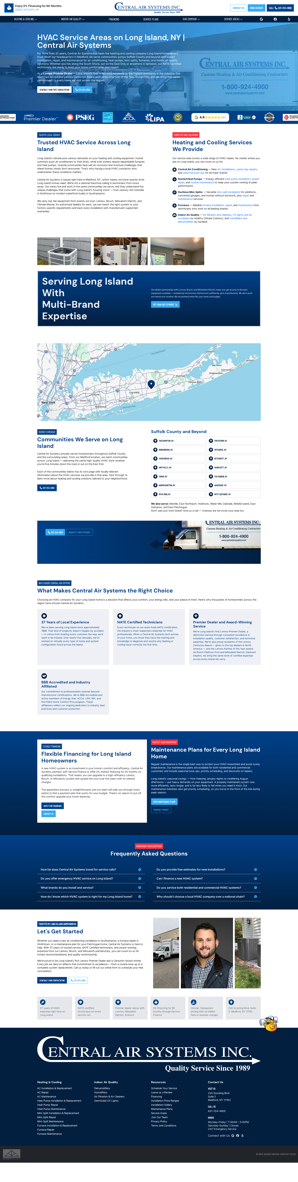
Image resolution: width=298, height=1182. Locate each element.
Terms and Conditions (163, 1125)
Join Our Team (159, 1117)
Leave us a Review (161, 1092)
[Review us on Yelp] (289, 19)
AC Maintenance (46, 1096)
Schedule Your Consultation (52, 980)
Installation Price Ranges (165, 1100)
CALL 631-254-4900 (280, 8)
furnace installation (213, 205)
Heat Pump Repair (47, 1104)
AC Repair (43, 1092)
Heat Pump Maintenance (51, 1108)
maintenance (185, 198)
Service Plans (150, 19)
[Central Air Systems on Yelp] (242, 1136)
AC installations (226, 169)
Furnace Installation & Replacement (57, 1125)
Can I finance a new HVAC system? (180, 878)
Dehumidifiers (102, 1088)
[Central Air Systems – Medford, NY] (149, 7)
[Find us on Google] (261, 19)
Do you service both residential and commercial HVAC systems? (199, 887)
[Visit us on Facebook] (275, 19)
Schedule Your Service (164, 1088)
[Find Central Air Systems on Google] (233, 1136)
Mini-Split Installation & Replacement (58, 1113)
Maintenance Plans (162, 1108)
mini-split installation (228, 192)
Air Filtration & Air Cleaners (109, 1096)
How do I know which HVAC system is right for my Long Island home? (86, 896)
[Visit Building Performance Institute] (152, 117)
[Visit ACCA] (103, 117)
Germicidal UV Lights (106, 1100)
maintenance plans (182, 767)
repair (245, 195)
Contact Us (238, 8)
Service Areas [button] (232, 19)
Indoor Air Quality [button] (71, 19)
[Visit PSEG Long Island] (55, 117)
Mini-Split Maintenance (50, 1121)
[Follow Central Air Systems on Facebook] (237, 1136)
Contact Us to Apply (25, 9)
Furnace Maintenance (49, 1133)
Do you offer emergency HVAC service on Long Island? (77, 878)
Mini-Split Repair (46, 1117)
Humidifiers (100, 1092)
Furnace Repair (45, 1129)
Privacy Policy (159, 1121)
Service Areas (159, 1113)
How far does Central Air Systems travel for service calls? (78, 869)
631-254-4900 (84, 89)
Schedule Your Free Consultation (54, 89)
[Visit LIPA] (129, 117)
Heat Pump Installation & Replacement (59, 1100)
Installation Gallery (161, 1104)
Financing (114, 19)
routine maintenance (202, 182)
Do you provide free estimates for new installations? (191, 869)
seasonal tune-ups (194, 172)
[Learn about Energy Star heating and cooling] (82, 117)
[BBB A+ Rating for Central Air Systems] (221, 117)
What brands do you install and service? (67, 887)
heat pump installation (237, 178)
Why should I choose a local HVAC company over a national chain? (201, 896)
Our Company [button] (190, 19)
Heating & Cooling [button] (24, 19)
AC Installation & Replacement (54, 1088)
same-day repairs (247, 169)
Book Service (256, 8)
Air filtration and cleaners (217, 214)
